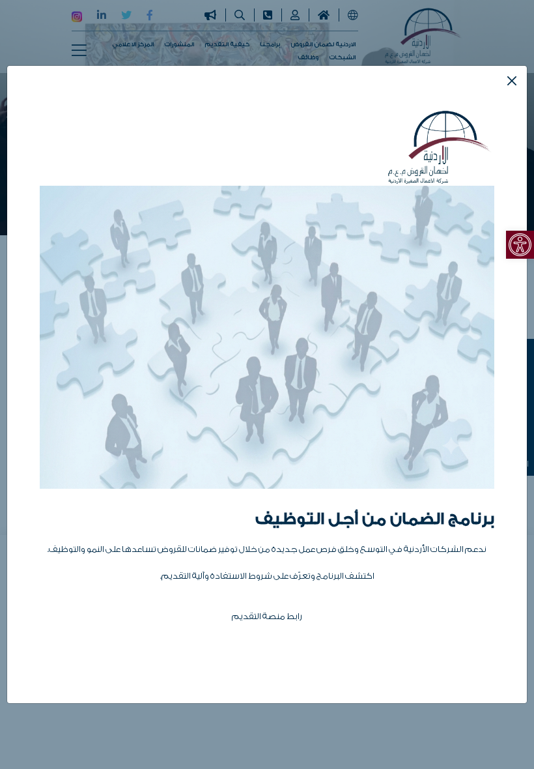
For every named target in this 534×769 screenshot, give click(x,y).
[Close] (512, 81)
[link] (520, 245)
